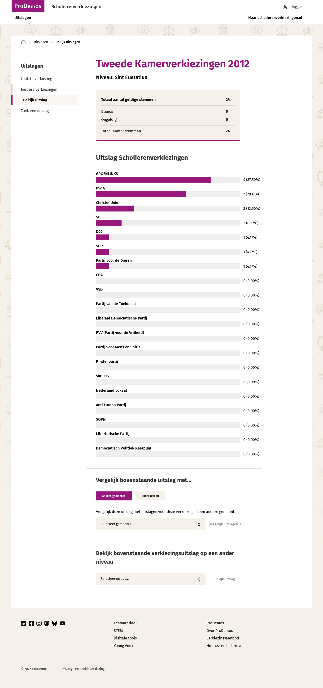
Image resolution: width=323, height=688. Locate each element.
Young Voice (124, 645)
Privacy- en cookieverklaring (83, 669)
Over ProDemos (219, 630)
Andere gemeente (114, 496)
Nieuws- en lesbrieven (225, 645)
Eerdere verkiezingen (39, 89)
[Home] (29, 6)
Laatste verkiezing (36, 78)
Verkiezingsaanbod (222, 638)
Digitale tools (125, 638)
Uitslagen (22, 17)
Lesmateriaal (125, 623)
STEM (118, 630)
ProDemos (215, 623)
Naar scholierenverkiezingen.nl (275, 17)
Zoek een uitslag (35, 110)
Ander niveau (150, 496)
